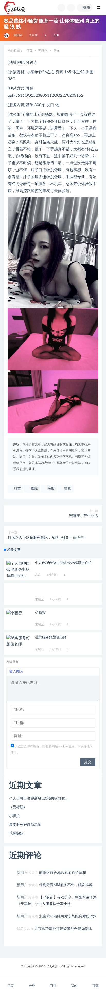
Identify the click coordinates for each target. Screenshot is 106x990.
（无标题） (18, 807)
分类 (32, 985)
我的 (74, 985)
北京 (38, 574)
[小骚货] (19, 613)
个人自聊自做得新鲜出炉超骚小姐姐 (63, 563)
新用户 (22, 873)
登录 (86, 8)
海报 (50, 488)
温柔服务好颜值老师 (51, 637)
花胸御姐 (16, 833)
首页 (29, 50)
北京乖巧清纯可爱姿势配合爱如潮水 (68, 916)
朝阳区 (18, 35)
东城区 (39, 599)
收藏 (34, 488)
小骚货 (40, 612)
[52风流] (7, 35)
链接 (67, 488)
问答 (53, 985)
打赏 (17, 488)
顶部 (95, 985)
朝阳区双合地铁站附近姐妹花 (62, 873)
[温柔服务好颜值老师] (19, 641)
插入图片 (16, 671)
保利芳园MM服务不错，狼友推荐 (66, 885)
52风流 (52, 966)
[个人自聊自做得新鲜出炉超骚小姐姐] (19, 570)
